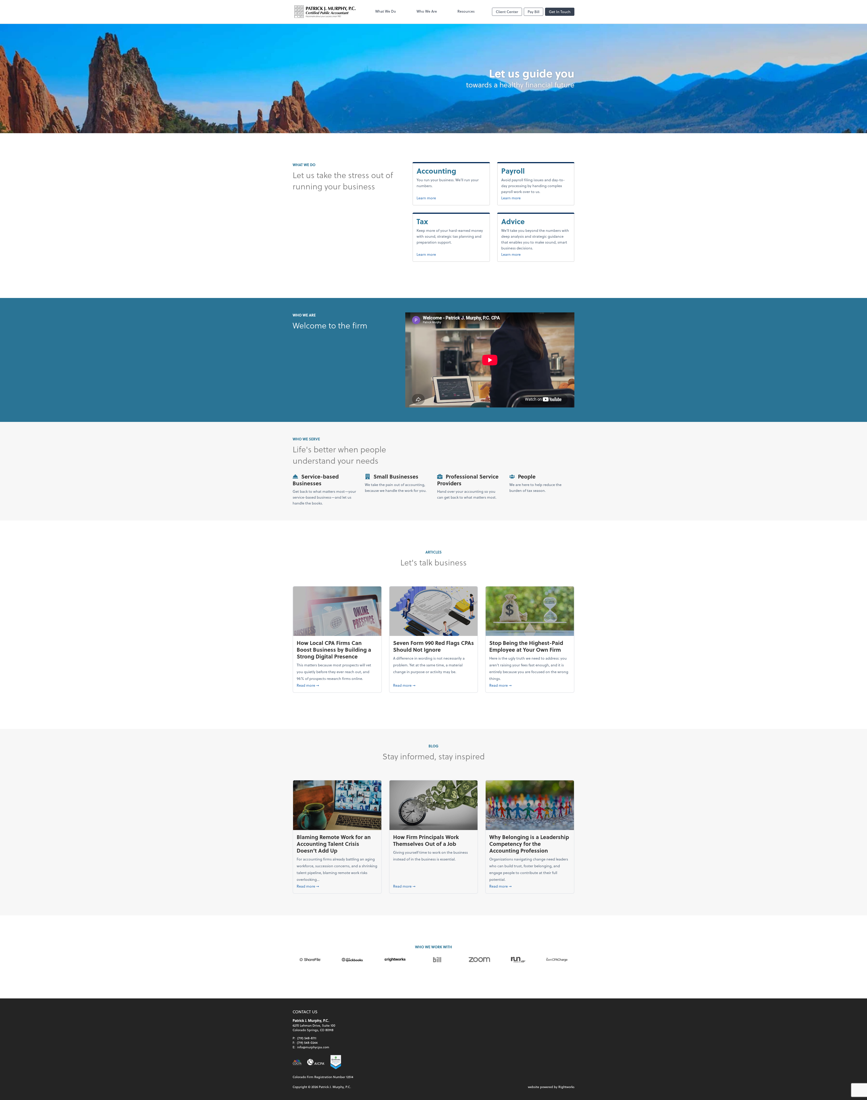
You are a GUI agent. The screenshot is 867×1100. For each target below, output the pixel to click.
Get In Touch (560, 11)
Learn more (442, 197)
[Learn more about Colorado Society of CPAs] (297, 1062)
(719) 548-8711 (306, 1038)
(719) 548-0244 (307, 1042)
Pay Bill (533, 11)
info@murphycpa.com (313, 1047)
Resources (466, 11)
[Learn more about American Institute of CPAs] (316, 1062)
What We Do (385, 11)
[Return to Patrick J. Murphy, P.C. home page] (325, 12)
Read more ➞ (337, 685)
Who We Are (427, 11)
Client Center (507, 11)
